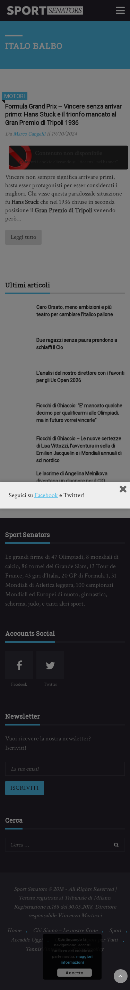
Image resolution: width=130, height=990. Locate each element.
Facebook (46, 495)
